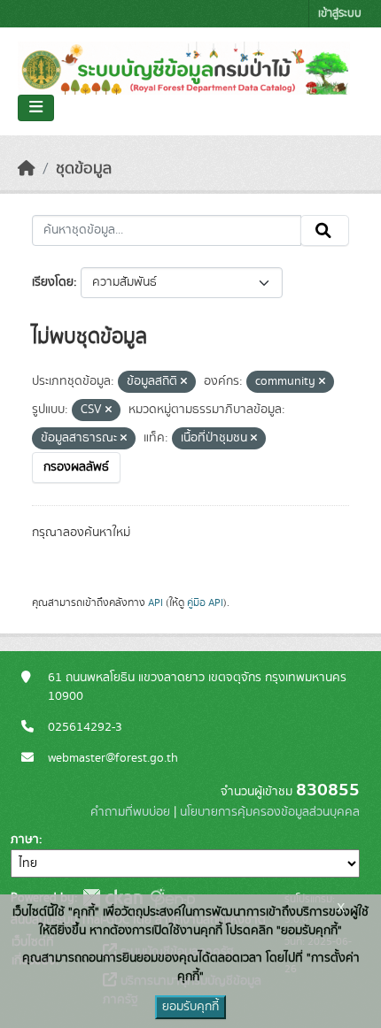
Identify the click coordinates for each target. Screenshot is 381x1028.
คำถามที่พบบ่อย (130, 812)
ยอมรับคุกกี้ (190, 1007)
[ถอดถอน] (184, 382)
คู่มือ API (205, 602)
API (155, 602)
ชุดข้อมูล (84, 168)
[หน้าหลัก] (26, 168)
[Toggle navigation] (36, 108)
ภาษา (25, 839)
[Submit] (324, 231)
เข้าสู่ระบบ (340, 13)
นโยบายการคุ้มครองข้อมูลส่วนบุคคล (270, 812)
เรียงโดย (53, 282)
